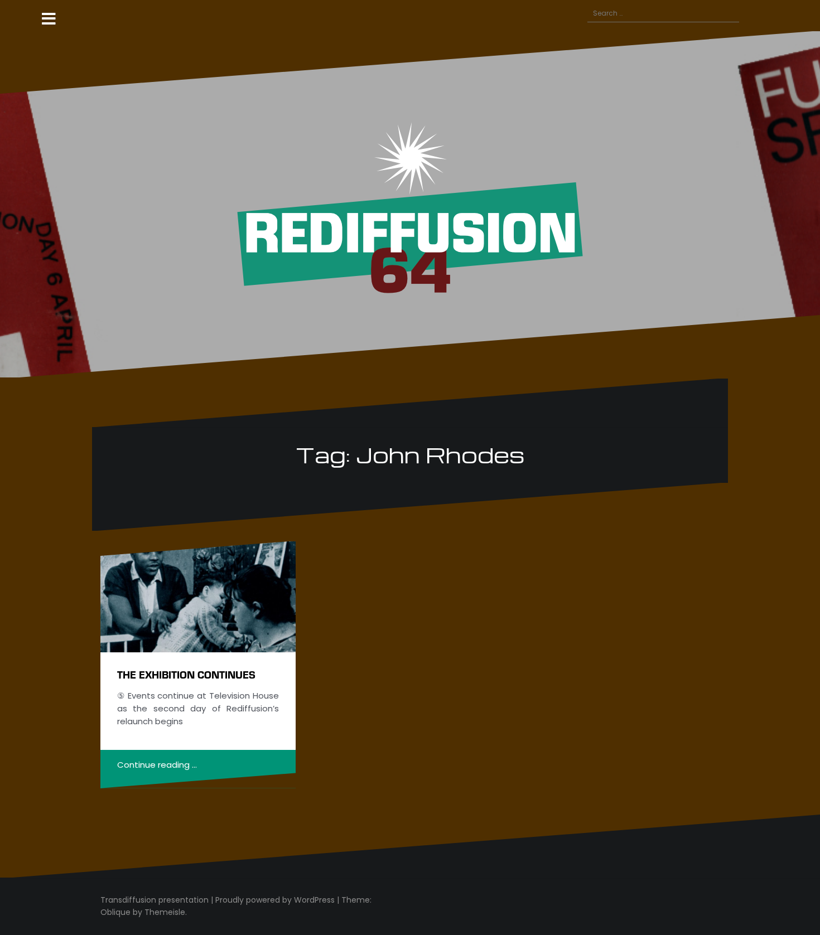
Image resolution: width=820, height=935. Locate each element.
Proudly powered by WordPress (275, 899)
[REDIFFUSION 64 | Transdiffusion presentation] (410, 204)
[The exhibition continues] (198, 596)
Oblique (115, 912)
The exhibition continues (186, 674)
